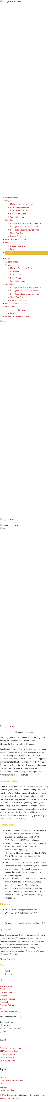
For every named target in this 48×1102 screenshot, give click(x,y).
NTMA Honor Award (8, 1054)
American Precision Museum (11, 1080)
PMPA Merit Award (7, 1057)
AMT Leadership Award (9, 1051)
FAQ (1, 1083)
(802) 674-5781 (7, 1031)
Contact (3, 1087)
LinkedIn (8, 974)
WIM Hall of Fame (7, 1061)
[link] (11, 197)
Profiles (3, 1077)
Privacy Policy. (6, 1098)
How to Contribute (7, 1090)
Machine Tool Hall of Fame (11, 1048)
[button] (10, 1011)
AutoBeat (9, 971)
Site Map (15, 1098)
